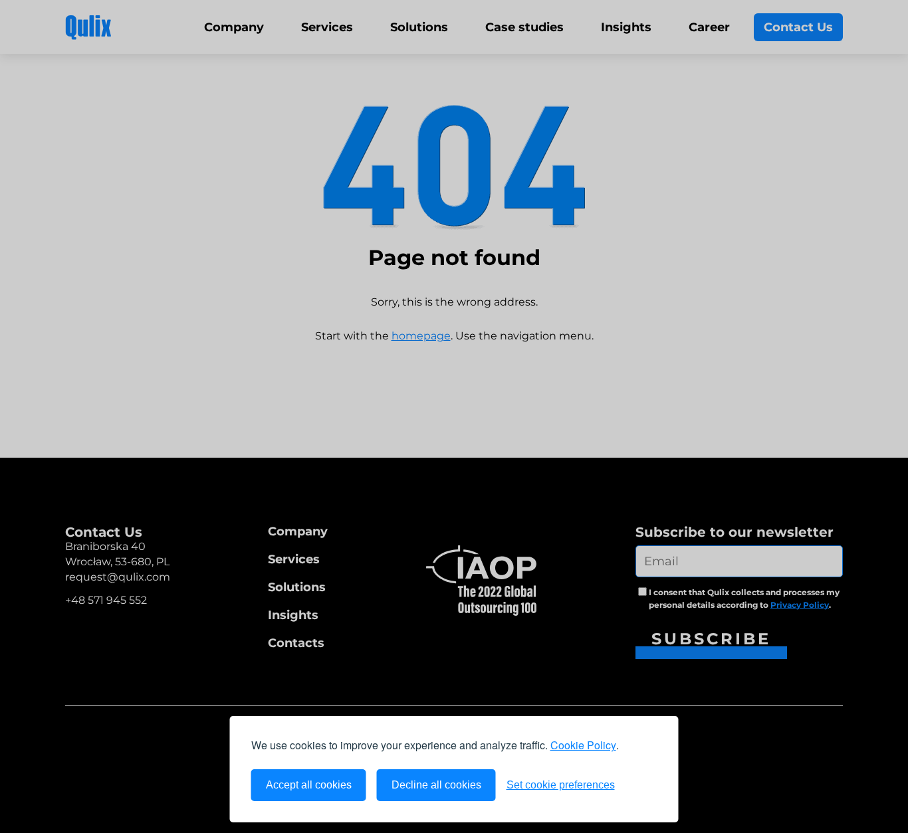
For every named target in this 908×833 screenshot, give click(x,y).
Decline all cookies (436, 784)
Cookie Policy (583, 745)
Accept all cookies (309, 784)
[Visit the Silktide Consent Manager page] (641, 785)
